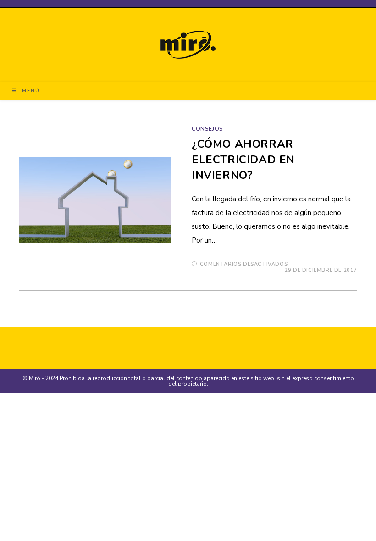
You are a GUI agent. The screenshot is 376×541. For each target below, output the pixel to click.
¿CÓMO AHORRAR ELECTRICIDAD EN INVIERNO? (243, 159)
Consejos (207, 128)
